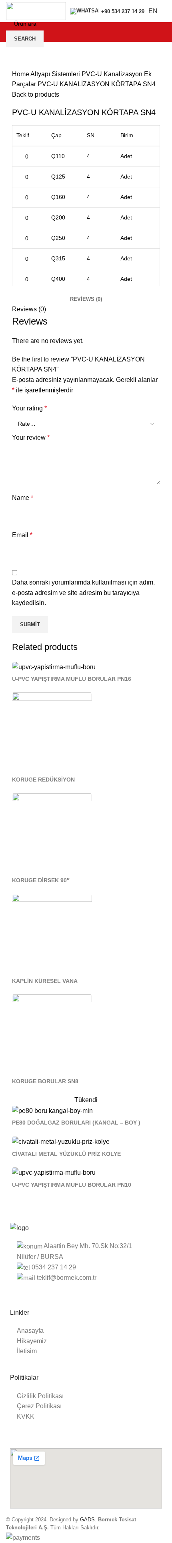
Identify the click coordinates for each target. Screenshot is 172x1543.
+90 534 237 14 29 (122, 11)
